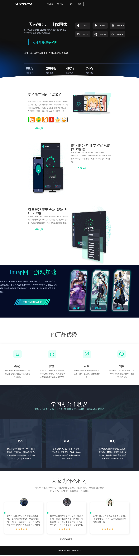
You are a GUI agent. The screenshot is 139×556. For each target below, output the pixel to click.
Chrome (120, 34)
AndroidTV (120, 25)
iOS (85, 25)
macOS (85, 34)
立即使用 (38, 128)
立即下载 (82, 168)
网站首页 (50, 4)
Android (102, 25)
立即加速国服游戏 (32, 302)
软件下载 (60, 4)
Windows (103, 34)
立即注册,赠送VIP (45, 42)
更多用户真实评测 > (67, 539)
